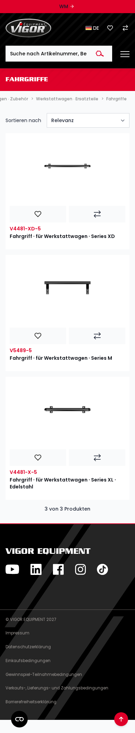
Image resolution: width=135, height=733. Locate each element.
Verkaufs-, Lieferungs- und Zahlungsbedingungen (57, 688)
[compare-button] (97, 214)
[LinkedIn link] (36, 569)
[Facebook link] (58, 569)
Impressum (17, 633)
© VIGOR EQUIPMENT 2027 (31, 619)
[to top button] (121, 719)
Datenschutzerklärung (28, 647)
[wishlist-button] (38, 214)
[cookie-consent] (19, 719)
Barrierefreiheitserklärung (31, 702)
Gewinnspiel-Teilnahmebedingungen (44, 674)
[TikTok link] (102, 569)
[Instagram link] (80, 569)
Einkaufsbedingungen (28, 660)
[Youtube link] (12, 569)
